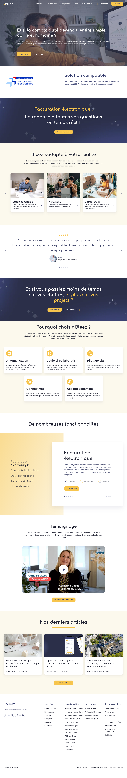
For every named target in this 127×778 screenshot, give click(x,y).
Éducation (48, 726)
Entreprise (48, 719)
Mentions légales (82, 767)
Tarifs (76, 4)
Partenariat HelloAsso (93, 712)
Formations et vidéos (113, 722)
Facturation (69, 750)
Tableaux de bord (70, 496)
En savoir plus (72, 488)
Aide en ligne (110, 715)
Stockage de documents (74, 715)
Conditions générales (116, 767)
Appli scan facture (71, 729)
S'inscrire (117, 4)
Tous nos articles (62, 682)
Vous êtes (39, 4)
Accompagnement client (73, 712)
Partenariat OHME (91, 715)
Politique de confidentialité (99, 767)
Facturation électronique (64, 496)
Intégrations (66, 4)
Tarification (109, 735)
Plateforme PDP (71, 739)
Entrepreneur (49, 712)
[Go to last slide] (5, 193)
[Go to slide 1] (59, 267)
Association (48, 715)
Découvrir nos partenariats (63, 599)
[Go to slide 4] (65, 267)
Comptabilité (69, 746)
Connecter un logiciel (72, 719)
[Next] (110, 496)
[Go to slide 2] (61, 267)
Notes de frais (72, 496)
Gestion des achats (72, 722)
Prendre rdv (39, 54)
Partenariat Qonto (91, 719)
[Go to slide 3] (63, 267)
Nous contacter (110, 726)
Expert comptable (50, 708)
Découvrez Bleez (86, 4)
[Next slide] (122, 193)
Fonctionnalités (52, 4)
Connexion (104, 4)
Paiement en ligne (71, 726)
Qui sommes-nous (112, 708)
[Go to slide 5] (67, 267)
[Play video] (63, 569)
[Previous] (106, 496)
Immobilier (48, 722)
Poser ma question (63, 132)
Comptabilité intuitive (66, 496)
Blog (106, 719)
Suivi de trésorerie (68, 496)
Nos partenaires (91, 708)
